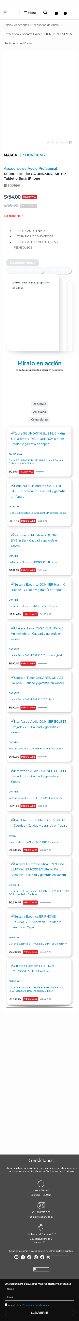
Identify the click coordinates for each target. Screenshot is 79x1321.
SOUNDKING (34, 155)
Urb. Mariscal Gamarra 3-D (41, 1234)
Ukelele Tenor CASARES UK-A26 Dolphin (32, 699)
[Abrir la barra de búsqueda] (45, 13)
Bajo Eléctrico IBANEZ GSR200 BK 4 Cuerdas (34, 842)
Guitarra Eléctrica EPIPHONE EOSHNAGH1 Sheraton (38, 943)
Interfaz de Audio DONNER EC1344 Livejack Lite (35, 798)
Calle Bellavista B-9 (41, 1238)
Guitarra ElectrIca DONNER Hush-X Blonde (33, 606)
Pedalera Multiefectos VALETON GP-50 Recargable (37, 513)
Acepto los (28, 1305)
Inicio (8, 25)
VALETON (14, 506)
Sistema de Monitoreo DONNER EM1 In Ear (33, 562)
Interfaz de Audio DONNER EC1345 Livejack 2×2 (36, 748)
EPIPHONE (14, 885)
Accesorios (21, 25)
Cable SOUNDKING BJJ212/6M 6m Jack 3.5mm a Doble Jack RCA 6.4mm (36, 462)
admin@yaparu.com (41, 1216)
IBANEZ (13, 836)
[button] (39, 1006)
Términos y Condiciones (35, 1305)
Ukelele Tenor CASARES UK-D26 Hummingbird (35, 655)
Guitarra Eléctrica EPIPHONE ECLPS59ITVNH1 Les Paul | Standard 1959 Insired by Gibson (36, 989)
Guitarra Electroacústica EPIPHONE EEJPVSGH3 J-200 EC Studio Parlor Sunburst (39, 893)
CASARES (14, 649)
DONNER (13, 556)
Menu (32, 13)
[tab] (22, 262)
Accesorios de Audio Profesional (30, 168)
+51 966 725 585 (41, 1212)
